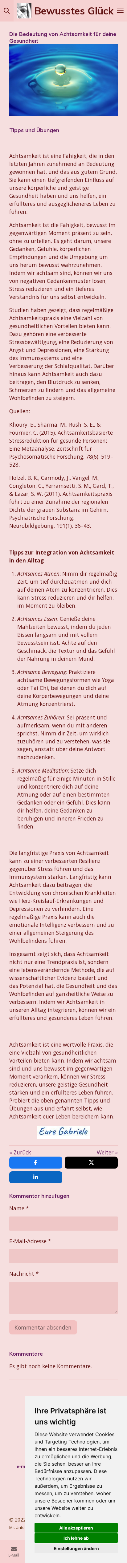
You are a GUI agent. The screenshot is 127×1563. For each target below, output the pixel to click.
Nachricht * (24, 1273)
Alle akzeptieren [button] (76, 1527)
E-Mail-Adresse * (30, 1241)
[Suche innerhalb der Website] (7, 11)
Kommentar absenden (43, 1327)
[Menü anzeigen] (120, 11)
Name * (19, 1208)
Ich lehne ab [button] (76, 1538)
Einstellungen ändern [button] (76, 1548)
